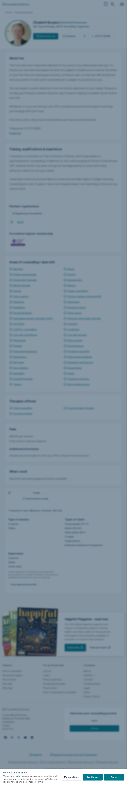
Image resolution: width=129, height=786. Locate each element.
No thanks (92, 777)
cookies (14, 776)
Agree (114, 777)
